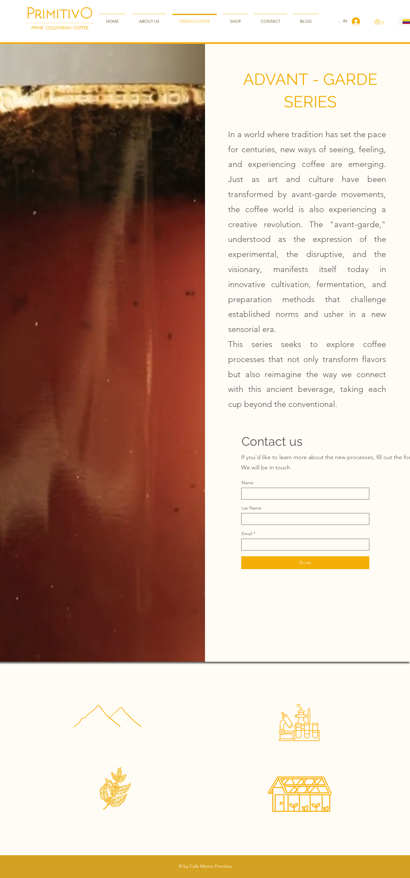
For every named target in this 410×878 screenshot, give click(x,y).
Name (248, 482)
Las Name (251, 508)
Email (247, 533)
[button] (381, 21)
